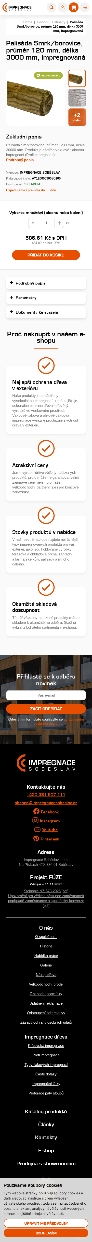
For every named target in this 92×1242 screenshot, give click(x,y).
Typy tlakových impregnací (46, 1064)
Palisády (58, 22)
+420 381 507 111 (46, 794)
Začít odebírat (46, 708)
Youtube (50, 829)
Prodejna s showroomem (46, 1163)
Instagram (50, 820)
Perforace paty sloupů (46, 1093)
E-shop (42, 22)
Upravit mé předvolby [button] (46, 1223)
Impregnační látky (46, 1084)
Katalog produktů (46, 1111)
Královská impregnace (46, 1045)
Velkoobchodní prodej (46, 984)
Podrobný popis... (21, 160)
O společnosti (46, 936)
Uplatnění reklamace (46, 1003)
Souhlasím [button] (46, 1233)
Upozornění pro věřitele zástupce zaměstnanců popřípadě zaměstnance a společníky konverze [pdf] (46, 901)
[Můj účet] (62, 7)
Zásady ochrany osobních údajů (46, 1022)
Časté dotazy (46, 1074)
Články (46, 1124)
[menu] (85, 7)
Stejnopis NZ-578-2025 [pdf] (46, 891)
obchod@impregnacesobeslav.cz (46, 802)
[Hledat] (51, 7)
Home (27, 22)
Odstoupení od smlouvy (46, 1013)
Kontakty (46, 1137)
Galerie (46, 965)
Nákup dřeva (46, 975)
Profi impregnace (46, 1055)
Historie (46, 946)
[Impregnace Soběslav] (16, 7)
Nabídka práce (46, 956)
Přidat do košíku (46, 255)
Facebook (50, 811)
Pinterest (50, 839)
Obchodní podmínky (46, 994)
